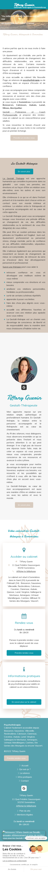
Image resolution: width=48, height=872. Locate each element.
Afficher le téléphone (26, 571)
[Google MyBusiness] (24, 387)
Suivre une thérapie (12, 267)
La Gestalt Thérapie (13, 178)
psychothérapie (31, 80)
